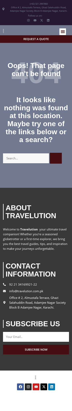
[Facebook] (20, 386)
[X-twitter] (43, 386)
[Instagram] (28, 386)
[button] (62, 31)
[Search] (56, 158)
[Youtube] (36, 386)
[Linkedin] (51, 386)
